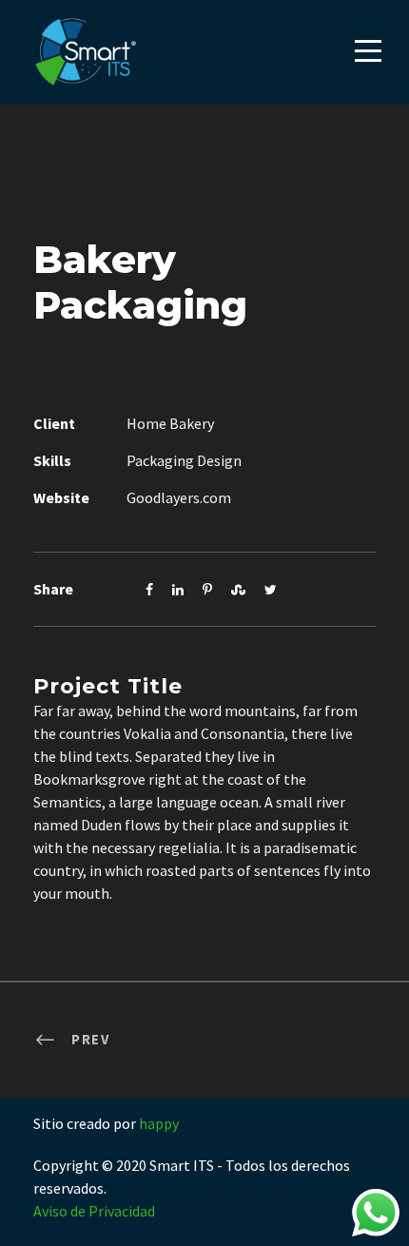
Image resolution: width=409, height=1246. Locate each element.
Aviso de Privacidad (94, 1210)
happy (159, 1123)
